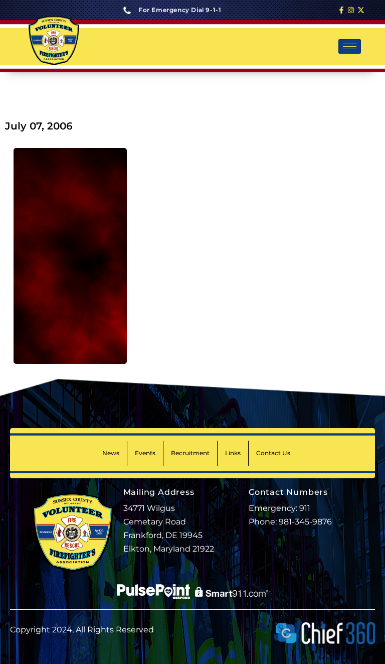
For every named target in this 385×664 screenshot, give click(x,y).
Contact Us (273, 453)
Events (145, 453)
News (110, 453)
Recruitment (190, 453)
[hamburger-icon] (349, 46)
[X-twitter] (361, 10)
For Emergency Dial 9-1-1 (179, 10)
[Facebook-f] (341, 10)
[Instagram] (351, 10)
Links (233, 453)
